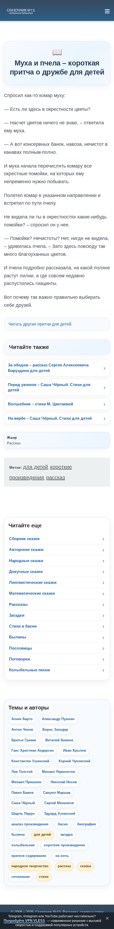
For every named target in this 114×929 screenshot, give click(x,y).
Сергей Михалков (59, 803)
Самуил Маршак (57, 793)
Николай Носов (64, 782)
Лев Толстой (22, 772)
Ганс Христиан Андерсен (32, 750)
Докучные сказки (26, 571)
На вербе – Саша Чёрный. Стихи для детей (50, 418)
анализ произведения (30, 824)
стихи (44, 877)
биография (86, 824)
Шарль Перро (23, 814)
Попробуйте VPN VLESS (24, 921)
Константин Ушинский (30, 761)
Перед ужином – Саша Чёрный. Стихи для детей (49, 387)
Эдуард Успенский (59, 814)
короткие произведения (64, 845)
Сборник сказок (24, 538)
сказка (85, 866)
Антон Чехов (22, 729)
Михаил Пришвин (26, 782)
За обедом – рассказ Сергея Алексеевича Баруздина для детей (48, 368)
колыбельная (23, 845)
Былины (17, 637)
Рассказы (18, 604)
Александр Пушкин (58, 719)
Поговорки (19, 659)
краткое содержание (28, 856)
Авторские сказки (26, 549)
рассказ (55, 477)
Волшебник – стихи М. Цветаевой (40, 404)
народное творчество (30, 866)
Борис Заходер (55, 729)
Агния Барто (22, 719)
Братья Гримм (23, 740)
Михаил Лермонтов (58, 772)
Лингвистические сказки (32, 582)
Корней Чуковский (74, 761)
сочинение (20, 877)
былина (18, 834)
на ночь (62, 856)
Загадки (16, 615)
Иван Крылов (74, 750)
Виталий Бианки (59, 740)
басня (63, 824)
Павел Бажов (22, 793)
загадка (66, 834)
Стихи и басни (23, 626)
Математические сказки (32, 593)
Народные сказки (26, 560)
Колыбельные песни (29, 670)
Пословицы (20, 648)
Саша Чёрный (23, 803)
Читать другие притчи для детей (39, 324)
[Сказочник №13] (20, 11)
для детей (35, 467)
